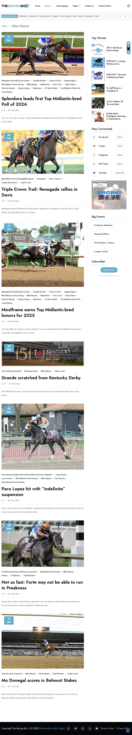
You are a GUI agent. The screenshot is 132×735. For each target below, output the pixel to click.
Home (37, 6)
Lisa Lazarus (7, 478)
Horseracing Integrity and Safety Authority (19, 475)
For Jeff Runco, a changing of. (114, 89)
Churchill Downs (8, 371)
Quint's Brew (70, 84)
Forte (4, 572)
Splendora (37, 88)
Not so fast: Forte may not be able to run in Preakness (42, 585)
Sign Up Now (109, 270)
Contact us (89, 6)
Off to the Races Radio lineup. (114, 49)
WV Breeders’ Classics (104, 242)
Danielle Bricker (39, 81)
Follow (120, 137)
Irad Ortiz (5, 674)
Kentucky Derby (31, 371)
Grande (18, 371)
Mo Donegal (44, 674)
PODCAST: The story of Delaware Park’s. (116, 76)
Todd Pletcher (29, 575)
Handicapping (62, 6)
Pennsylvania (44, 16)
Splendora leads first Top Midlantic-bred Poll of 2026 (42, 101)
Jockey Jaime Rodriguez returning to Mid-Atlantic (116, 116)
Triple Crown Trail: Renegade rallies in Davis (39, 192)
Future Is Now (55, 81)
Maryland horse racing (50, 572)
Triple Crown (26, 182)
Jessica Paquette (44, 475)
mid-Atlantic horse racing (13, 84)
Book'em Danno (23, 81)
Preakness (15, 575)
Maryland (23, 16)
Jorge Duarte (60, 475)
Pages (75, 6)
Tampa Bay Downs (9, 182)
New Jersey (78, 16)
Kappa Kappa (70, 81)
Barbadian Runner (9, 81)
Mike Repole (20, 26)
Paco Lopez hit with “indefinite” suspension (33, 492)
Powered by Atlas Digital (52, 728)
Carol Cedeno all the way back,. (114, 103)
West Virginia (65, 16)
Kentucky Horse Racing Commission (21, 572)
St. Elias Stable (51, 88)
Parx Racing (60, 478)
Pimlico (5, 575)
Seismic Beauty (8, 88)
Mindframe (45, 84)
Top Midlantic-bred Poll (70, 88)
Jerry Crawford (15, 674)
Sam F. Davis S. (55, 179)
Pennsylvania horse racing (13, 482)
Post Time (57, 84)
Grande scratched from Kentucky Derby (41, 378)
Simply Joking (24, 88)
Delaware (33, 16)
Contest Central (104, 6)
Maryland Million (101, 234)
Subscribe (120, 172)
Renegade (41, 179)
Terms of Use (107, 728)
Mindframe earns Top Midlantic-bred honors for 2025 (38, 313)
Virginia (55, 16)
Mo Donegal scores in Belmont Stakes (39, 680)
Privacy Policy (123, 728)
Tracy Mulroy (7, 92)
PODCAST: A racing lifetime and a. (115, 62)
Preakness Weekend (103, 225)
